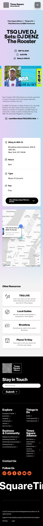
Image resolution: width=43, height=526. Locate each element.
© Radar (27, 266)
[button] (38, 5)
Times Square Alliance (15, 21)
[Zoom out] (38, 262)
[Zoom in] (38, 259)
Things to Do (29, 21)
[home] (13, 5)
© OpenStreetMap (35, 266)
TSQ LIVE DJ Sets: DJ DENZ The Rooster (21, 23)
